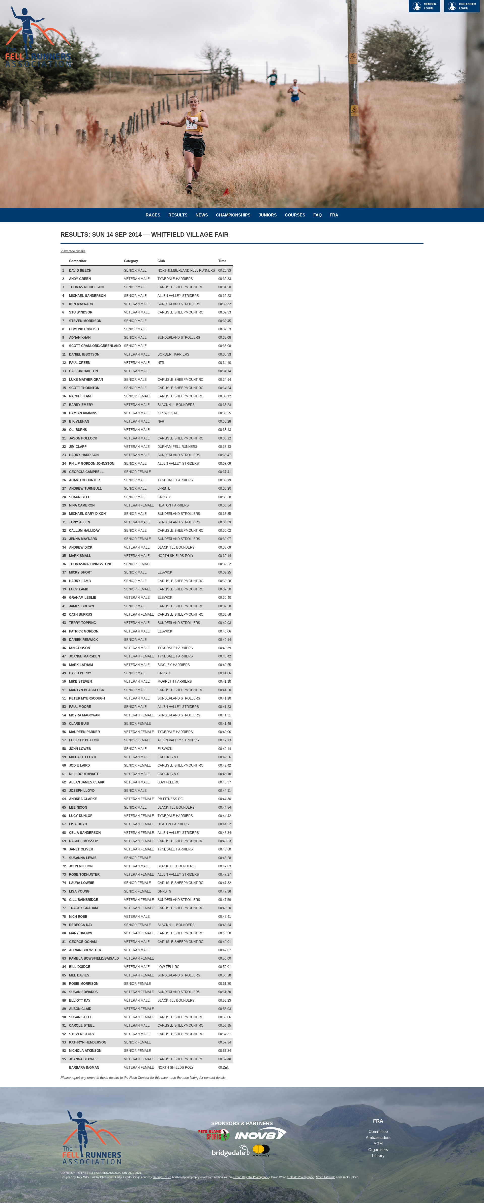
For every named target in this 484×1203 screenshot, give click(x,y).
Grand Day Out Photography (251, 1177)
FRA (334, 215)
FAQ (317, 215)
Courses (295, 215)
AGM (378, 1144)
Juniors (268, 215)
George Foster (162, 1177)
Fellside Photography (301, 1177)
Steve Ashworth (325, 1177)
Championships (233, 215)
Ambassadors (378, 1137)
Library (378, 1156)
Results (178, 215)
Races (153, 215)
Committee (378, 1131)
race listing (190, 1078)
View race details (72, 251)
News (202, 215)
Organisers (378, 1150)
